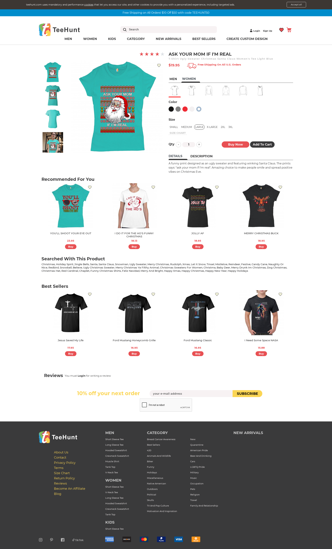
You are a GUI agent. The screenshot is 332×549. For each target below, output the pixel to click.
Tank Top (110, 467)
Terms (58, 468)
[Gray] (178, 109)
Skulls (150, 500)
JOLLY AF (197, 233)
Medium (186, 127)
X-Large (212, 127)
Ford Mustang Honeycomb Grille (134, 340)
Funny (150, 467)
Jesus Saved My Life (71, 340)
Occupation (197, 483)
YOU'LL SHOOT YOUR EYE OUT (70, 233)
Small (174, 127)
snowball (66, 267)
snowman (121, 264)
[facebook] (62, 539)
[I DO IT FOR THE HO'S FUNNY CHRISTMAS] (134, 205)
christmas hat (51, 270)
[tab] (178, 156)
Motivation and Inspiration (162, 511)
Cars (192, 461)
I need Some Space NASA (261, 340)
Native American (156, 483)
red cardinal (69, 270)
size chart (178, 132)
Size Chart (62, 473)
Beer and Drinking (200, 455)
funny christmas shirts (105, 270)
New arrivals (168, 39)
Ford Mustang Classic (198, 340)
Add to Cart (262, 144)
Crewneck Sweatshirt (117, 455)
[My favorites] (281, 29)
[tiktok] (78, 539)
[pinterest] (51, 539)
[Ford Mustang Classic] (197, 312)
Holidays (152, 472)
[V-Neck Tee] (192, 91)
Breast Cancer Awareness (161, 439)
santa (94, 264)
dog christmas (277, 267)
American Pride (199, 450)
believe (77, 267)
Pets (192, 489)
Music (193, 478)
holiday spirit (64, 264)
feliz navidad (131, 270)
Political (151, 494)
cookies (88, 4)
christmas (48, 264)
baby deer (223, 267)
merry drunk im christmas (248, 267)
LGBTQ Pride (197, 467)
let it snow (198, 264)
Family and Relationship (204, 505)
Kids (112, 39)
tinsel (210, 264)
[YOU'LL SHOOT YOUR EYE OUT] (70, 205)
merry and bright (152, 270)
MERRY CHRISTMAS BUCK (261, 233)
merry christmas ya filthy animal (137, 267)
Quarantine (196, 444)
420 (149, 450)
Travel (193, 500)
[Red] (185, 109)
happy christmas (193, 270)
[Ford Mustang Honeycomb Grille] (134, 312)
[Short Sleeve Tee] (174, 91)
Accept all (296, 4)
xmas (186, 264)
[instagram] (40, 539)
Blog (57, 494)
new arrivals (248, 433)
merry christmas (158, 264)
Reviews (60, 483)
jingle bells (81, 264)
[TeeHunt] (65, 29)
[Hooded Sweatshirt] (226, 91)
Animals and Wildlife (159, 455)
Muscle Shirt (112, 461)
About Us (61, 452)
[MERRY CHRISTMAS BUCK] (261, 205)
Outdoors (152, 489)
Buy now (235, 144)
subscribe (247, 394)
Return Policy (64, 478)
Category (136, 39)
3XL (230, 127)
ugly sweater (137, 264)
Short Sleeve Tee (114, 439)
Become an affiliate (69, 489)
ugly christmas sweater (98, 267)
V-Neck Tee (111, 472)
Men (68, 39)
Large (199, 127)
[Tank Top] (260, 91)
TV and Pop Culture (158, 505)
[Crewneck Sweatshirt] (243, 91)
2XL (223, 127)
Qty (171, 144)
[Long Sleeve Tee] (209, 91)
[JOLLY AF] (197, 205)
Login (256, 30)
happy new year (216, 270)
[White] (192, 109)
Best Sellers (203, 39)
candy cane (259, 264)
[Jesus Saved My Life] (70, 312)
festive (246, 264)
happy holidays (238, 270)
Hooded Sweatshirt (116, 450)
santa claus (106, 264)
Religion (195, 494)
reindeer (234, 264)
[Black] (171, 109)
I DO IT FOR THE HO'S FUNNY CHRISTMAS (134, 235)
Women (90, 39)
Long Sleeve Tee (114, 444)
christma (210, 267)
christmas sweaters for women (181, 267)
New (192, 439)
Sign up (267, 30)
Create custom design (247, 39)
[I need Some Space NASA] (261, 312)
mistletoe (221, 264)
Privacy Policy (65, 463)
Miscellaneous (155, 478)
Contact (60, 457)
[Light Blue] (198, 109)
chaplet (84, 270)
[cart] (289, 29)
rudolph (175, 264)
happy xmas (172, 270)
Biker (150, 461)
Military (194, 472)
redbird (53, 267)
